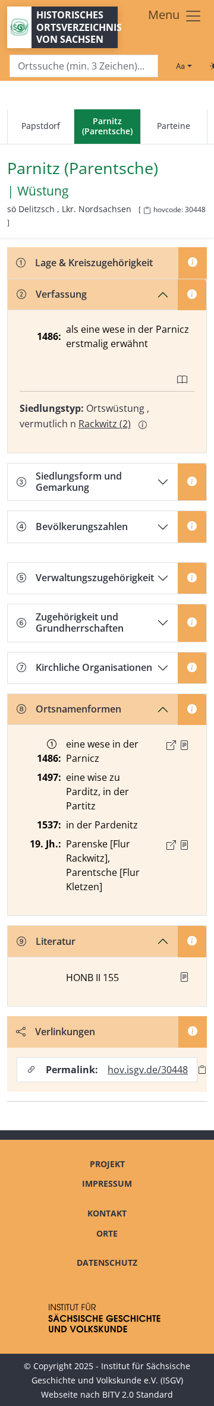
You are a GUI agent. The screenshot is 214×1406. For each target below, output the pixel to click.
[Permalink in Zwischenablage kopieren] (202, 1069)
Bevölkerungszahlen (82, 526)
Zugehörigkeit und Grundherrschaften (80, 622)
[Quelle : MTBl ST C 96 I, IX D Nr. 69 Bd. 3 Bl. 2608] (184, 845)
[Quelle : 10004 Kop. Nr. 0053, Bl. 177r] (184, 745)
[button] (184, 745)
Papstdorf (40, 125)
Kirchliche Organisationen (94, 667)
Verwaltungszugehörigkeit (95, 577)
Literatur (55, 941)
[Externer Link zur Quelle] (171, 745)
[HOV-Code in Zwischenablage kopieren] (147, 210)
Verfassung (61, 294)
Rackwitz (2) (104, 423)
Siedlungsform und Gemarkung (79, 481)
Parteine (173, 125)
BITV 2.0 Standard (137, 1394)
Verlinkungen (65, 1031)
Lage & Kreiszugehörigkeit (94, 262)
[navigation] (107, 126)
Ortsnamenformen (78, 708)
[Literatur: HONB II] (184, 977)
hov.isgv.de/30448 (148, 1069)
